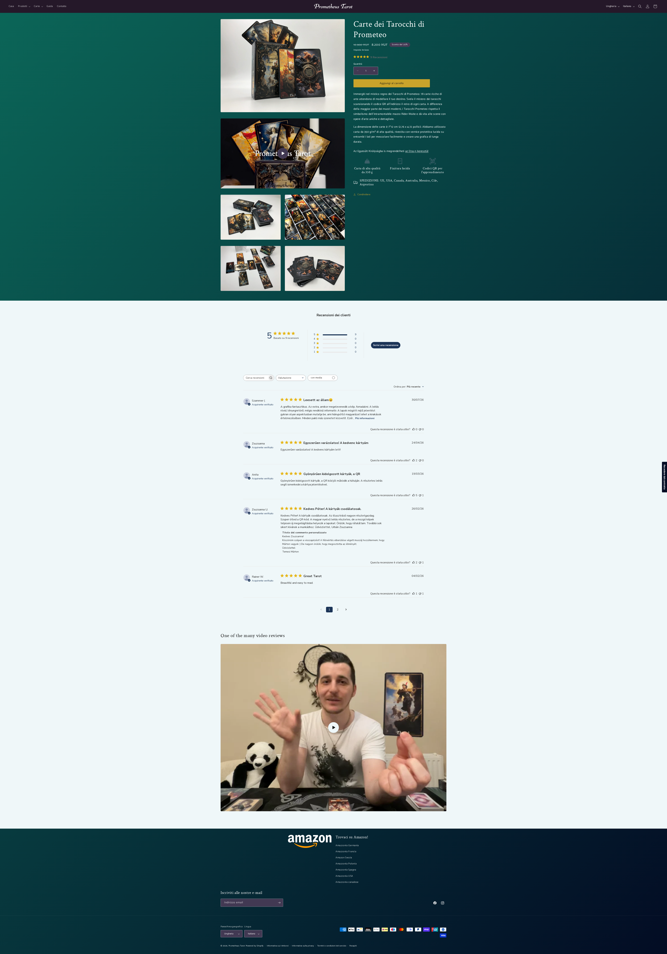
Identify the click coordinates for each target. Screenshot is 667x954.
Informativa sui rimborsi (278, 945)
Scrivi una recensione (385, 345)
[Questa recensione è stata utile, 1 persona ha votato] (413, 594)
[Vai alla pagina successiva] (346, 609)
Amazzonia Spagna (346, 870)
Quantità (357, 64)
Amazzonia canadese (347, 882)
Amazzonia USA (344, 876)
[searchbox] (255, 378)
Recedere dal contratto (664, 477)
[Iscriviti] (279, 903)
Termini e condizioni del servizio (331, 945)
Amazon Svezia (344, 858)
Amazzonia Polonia (346, 864)
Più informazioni (364, 418)
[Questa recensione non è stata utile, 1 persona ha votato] (420, 495)
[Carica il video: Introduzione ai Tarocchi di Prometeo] (333, 727)
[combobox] (291, 378)
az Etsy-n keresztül (417, 151)
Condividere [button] (363, 195)
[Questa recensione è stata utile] (413, 460)
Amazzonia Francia (346, 852)
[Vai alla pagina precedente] (321, 609)
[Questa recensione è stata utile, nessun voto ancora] (413, 429)
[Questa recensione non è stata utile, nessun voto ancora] (420, 429)
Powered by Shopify (255, 946)
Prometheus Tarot (237, 946)
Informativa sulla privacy (303, 945)
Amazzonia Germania (347, 846)
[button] (24, 6)
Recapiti (353, 945)
